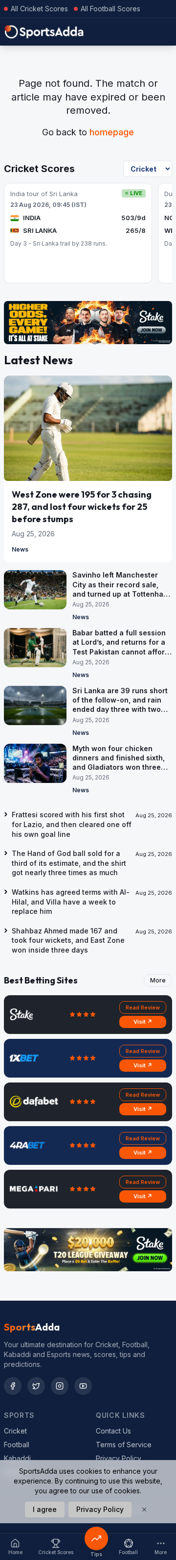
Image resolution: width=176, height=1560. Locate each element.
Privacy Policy (118, 1458)
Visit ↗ (143, 1021)
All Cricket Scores (39, 8)
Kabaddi (17, 1458)
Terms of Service (124, 1444)
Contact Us (113, 1431)
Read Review (143, 1007)
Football (16, 1444)
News (20, 549)
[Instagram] (59, 1386)
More (158, 980)
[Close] (144, 1509)
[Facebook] (13, 1386)
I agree (45, 1509)
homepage (111, 132)
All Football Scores (110, 8)
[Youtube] (83, 1386)
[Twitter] (36, 1386)
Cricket (15, 1431)
